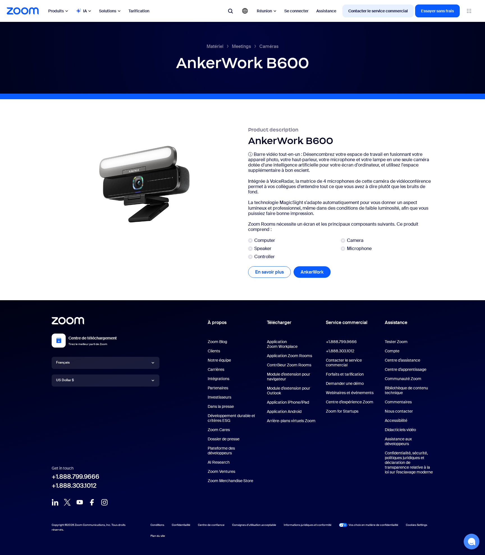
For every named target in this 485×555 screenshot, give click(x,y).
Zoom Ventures (221, 471)
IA (85, 10)
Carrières (216, 369)
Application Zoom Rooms (289, 355)
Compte (392, 350)
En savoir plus (273, 272)
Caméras (268, 46)
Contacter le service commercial (378, 10)
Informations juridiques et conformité (307, 525)
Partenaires (218, 387)
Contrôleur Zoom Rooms (289, 364)
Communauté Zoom (403, 378)
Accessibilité (396, 420)
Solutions (107, 10)
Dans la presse (221, 406)
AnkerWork (316, 272)
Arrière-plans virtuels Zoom (291, 420)
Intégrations (218, 378)
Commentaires (398, 401)
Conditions (157, 525)
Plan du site (157, 536)
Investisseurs (219, 397)
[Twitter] (67, 502)
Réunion (264, 10)
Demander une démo (345, 383)
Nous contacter (399, 411)
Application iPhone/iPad (288, 402)
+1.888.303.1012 (74, 486)
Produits (56, 10)
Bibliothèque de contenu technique (406, 390)
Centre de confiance (211, 525)
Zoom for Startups (342, 411)
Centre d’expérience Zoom (349, 401)
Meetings (241, 46)
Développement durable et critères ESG (231, 418)
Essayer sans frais (437, 10)
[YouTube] (79, 502)
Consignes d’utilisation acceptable (254, 525)
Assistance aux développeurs (398, 441)
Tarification (139, 10)
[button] (471, 541)
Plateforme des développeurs (221, 450)
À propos (217, 322)
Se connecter (296, 10)
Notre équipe (219, 360)
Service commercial (346, 322)
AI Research (219, 462)
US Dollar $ (65, 380)
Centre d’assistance (402, 360)
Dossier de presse (223, 438)
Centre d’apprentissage (405, 369)
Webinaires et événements (350, 392)
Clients (214, 350)
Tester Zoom (396, 341)
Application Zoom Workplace (282, 344)
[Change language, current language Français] (245, 11)
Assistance (326, 10)
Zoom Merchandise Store (230, 480)
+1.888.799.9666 (75, 477)
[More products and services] (469, 11)
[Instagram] (104, 502)
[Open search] (230, 11)
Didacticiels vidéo (400, 429)
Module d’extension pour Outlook (288, 391)
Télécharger (279, 322)
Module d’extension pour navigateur (288, 376)
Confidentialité (181, 525)
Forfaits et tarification (345, 374)
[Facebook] (92, 502)
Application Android (284, 411)
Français (63, 362)
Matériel (215, 46)
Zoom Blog (217, 341)
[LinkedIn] (55, 502)
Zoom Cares (219, 429)
